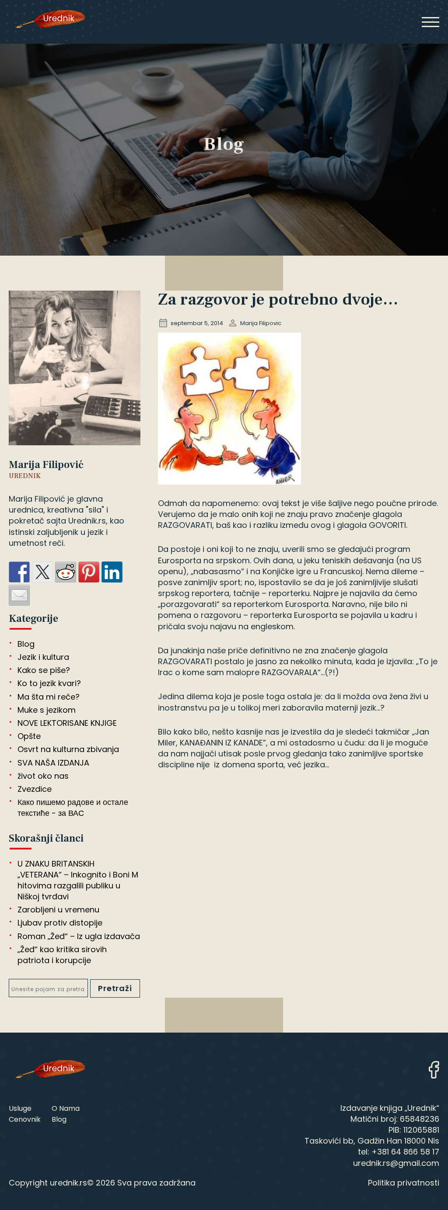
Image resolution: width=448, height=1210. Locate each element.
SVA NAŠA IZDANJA (53, 762)
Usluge (20, 1108)
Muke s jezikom (47, 709)
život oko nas (43, 775)
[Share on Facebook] (19, 572)
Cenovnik (25, 1119)
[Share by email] (19, 595)
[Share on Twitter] (42, 572)
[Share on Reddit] (65, 572)
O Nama (66, 1108)
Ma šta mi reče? (49, 696)
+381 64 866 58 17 (405, 1151)
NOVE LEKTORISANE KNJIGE (67, 723)
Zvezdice (35, 789)
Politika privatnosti (403, 1182)
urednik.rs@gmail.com (396, 1163)
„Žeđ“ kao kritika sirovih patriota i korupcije (62, 955)
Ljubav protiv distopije (60, 922)
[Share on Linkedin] (112, 572)
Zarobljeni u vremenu (58, 909)
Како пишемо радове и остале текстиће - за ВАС (73, 807)
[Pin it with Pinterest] (88, 572)
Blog (26, 643)
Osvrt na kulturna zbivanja (68, 749)
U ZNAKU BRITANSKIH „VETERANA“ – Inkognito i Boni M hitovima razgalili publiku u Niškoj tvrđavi (78, 880)
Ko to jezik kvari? (49, 683)
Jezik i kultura (43, 657)
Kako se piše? (44, 670)
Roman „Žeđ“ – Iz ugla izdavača (79, 936)
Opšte (29, 736)
